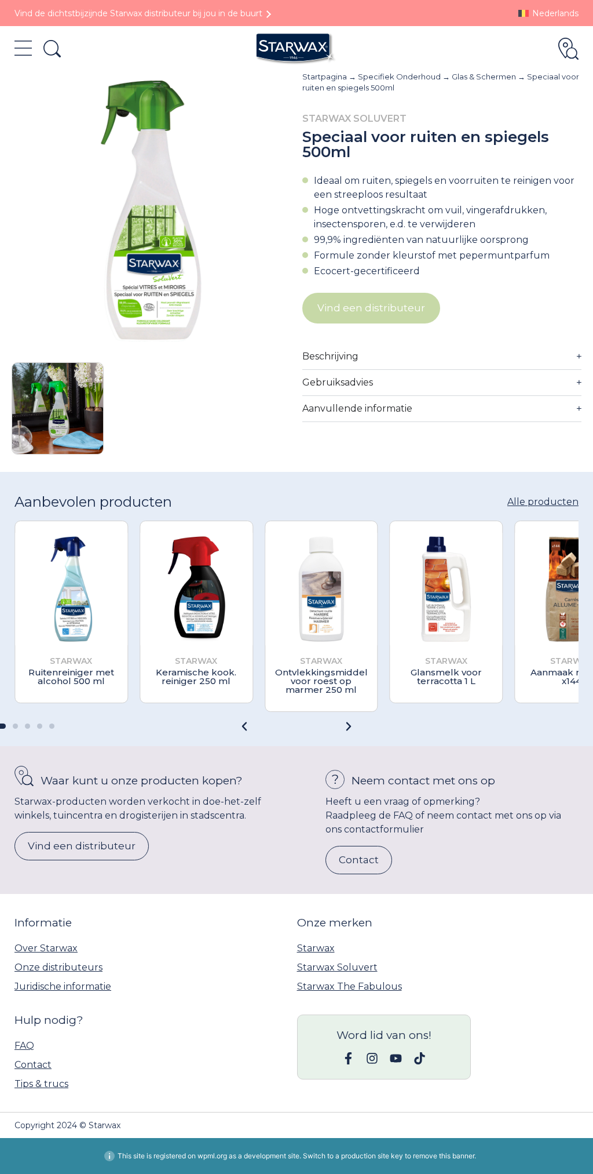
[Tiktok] (419, 1058)
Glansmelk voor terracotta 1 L (446, 676)
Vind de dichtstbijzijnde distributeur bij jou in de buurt (138, 13)
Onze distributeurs (58, 967)
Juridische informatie (62, 986)
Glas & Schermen (484, 76)
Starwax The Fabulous (349, 986)
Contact (33, 1064)
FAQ (24, 1045)
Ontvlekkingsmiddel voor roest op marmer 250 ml (321, 681)
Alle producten (543, 501)
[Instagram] (372, 1058)
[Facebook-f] (348, 1058)
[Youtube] (396, 1058)
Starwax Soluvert (337, 967)
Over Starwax (46, 948)
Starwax (316, 948)
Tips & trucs (41, 1083)
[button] (348, 726)
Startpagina (324, 76)
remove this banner (443, 1155)
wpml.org (212, 1155)
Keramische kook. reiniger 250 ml (196, 676)
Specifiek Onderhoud (399, 76)
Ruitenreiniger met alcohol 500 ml (71, 676)
